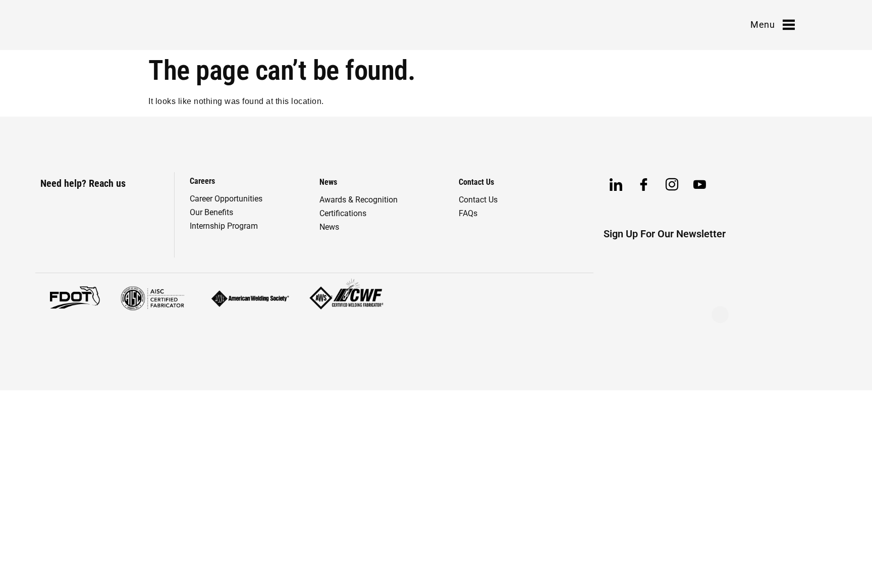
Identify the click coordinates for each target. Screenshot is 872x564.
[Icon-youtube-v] (700, 184)
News (329, 227)
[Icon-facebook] (644, 184)
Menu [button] (762, 24)
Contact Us (478, 199)
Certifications (342, 213)
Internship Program (224, 226)
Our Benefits (211, 212)
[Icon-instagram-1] (672, 184)
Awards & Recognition (358, 199)
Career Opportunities (226, 198)
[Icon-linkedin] (616, 184)
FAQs (468, 213)
